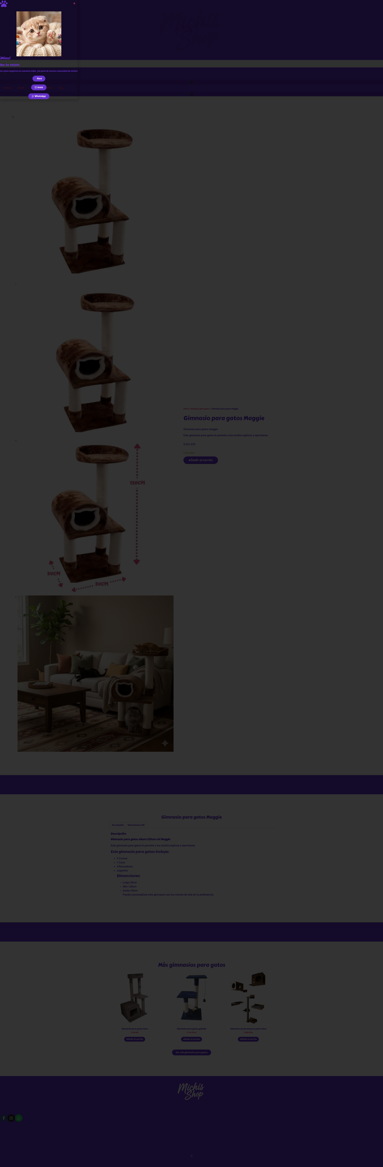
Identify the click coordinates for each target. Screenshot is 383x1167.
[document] (191, 583)
